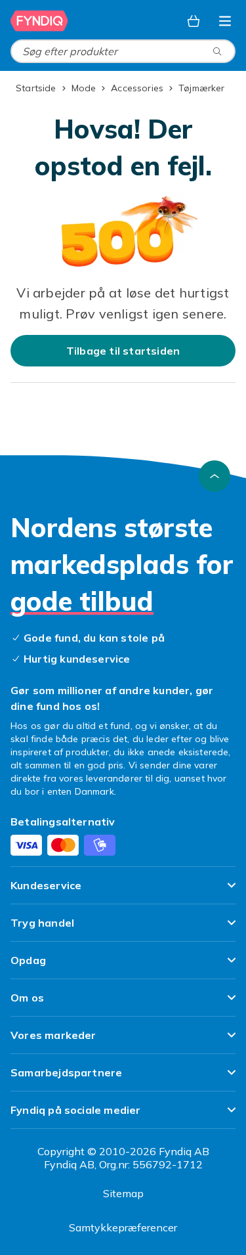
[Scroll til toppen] (214, 476)
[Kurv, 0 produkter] (193, 21)
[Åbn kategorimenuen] (225, 21)
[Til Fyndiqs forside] (39, 21)
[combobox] (123, 51)
